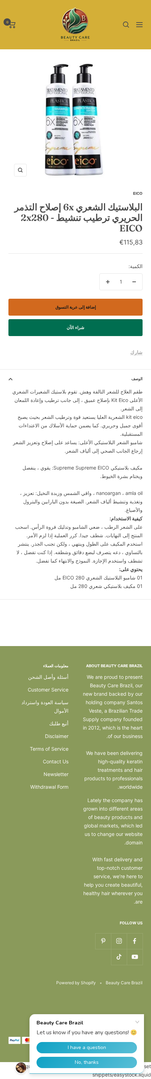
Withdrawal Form (49, 787)
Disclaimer (56, 736)
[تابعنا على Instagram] (119, 941)
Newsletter (56, 774)
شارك (136, 352)
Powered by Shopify (76, 982)
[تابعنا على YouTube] (135, 957)
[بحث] (126, 24)
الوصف (137, 378)
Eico (138, 193)
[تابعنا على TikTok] (119, 957)
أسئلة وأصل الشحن (48, 677)
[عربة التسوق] (12, 24)
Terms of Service (49, 749)
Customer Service (48, 690)
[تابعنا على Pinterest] (103, 941)
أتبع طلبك (58, 723)
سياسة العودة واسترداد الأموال (44, 706)
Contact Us (55, 761)
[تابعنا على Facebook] (135, 941)
